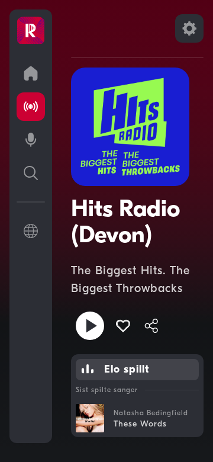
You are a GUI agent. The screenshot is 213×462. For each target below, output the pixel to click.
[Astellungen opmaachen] (189, 28)
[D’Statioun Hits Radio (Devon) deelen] (151, 326)
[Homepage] (31, 31)
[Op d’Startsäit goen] (31, 73)
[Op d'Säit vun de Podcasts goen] (31, 140)
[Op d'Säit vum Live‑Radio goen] (31, 106)
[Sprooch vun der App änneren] (31, 231)
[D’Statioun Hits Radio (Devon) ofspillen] (90, 326)
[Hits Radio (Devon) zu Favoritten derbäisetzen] (123, 326)
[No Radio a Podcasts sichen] (31, 173)
